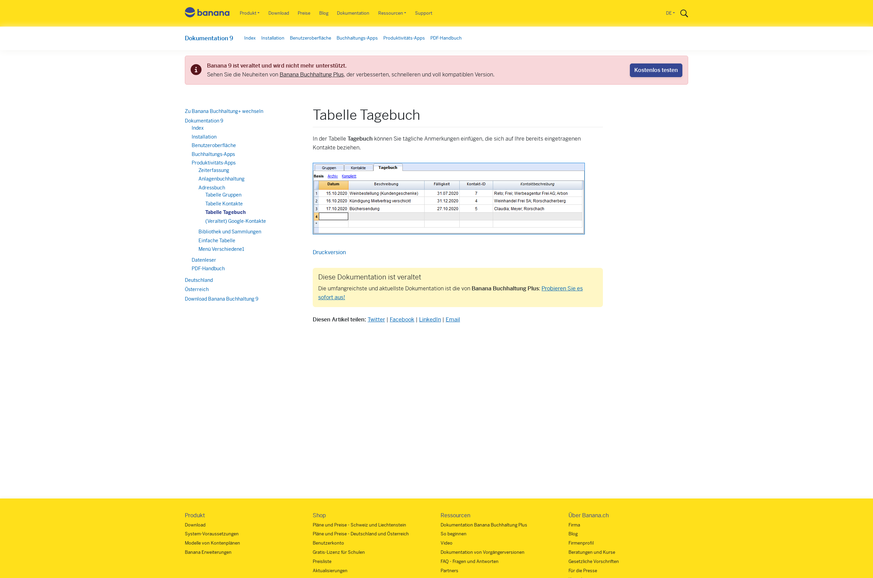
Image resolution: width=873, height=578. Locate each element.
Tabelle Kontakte (224, 204)
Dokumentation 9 (209, 38)
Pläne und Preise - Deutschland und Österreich (361, 534)
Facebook (402, 319)
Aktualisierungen (330, 571)
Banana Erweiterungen (208, 552)
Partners (449, 571)
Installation (272, 38)
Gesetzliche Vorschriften (593, 561)
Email (453, 319)
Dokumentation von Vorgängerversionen (482, 552)
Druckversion (329, 252)
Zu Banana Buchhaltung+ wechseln (224, 111)
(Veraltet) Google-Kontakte (235, 221)
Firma (574, 525)
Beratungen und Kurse (591, 552)
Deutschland (199, 280)
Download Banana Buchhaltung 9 (221, 299)
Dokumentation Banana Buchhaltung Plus (484, 525)
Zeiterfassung (213, 170)
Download (278, 13)
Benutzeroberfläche (310, 38)
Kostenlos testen (656, 70)
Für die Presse (582, 571)
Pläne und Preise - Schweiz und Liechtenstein (359, 525)
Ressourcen (390, 13)
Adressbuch (211, 188)
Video (447, 543)
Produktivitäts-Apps (404, 38)
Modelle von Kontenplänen (212, 543)
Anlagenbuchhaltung (221, 179)
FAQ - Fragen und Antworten (470, 561)
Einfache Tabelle (216, 240)
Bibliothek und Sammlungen (229, 232)
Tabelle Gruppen (223, 195)
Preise (304, 13)
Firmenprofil (581, 543)
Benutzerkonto (328, 543)
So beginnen (454, 534)
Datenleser (204, 260)
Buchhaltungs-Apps (357, 38)
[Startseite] (207, 13)
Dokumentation (353, 13)
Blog (323, 13)
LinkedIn (430, 319)
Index (250, 38)
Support (423, 13)
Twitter (376, 319)
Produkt (248, 13)
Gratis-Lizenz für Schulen (339, 552)
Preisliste (322, 561)
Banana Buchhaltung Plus (312, 74)
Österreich (197, 289)
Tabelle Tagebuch (225, 212)
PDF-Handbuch (446, 38)
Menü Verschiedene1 (221, 249)
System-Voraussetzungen (212, 534)
